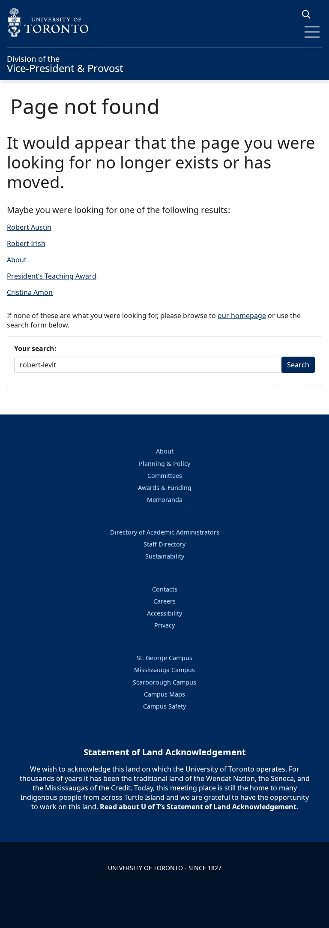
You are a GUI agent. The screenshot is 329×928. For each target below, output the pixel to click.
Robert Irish (26, 243)
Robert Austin (29, 227)
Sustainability (164, 556)
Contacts (164, 589)
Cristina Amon (30, 292)
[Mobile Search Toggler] (309, 14)
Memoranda (164, 500)
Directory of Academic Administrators (164, 532)
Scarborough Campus (164, 682)
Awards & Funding (164, 488)
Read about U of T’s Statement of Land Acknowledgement (198, 806)
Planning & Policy (164, 463)
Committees (164, 476)
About (17, 259)
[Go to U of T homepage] (164, 22)
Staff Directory (164, 544)
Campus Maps (164, 694)
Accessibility (164, 613)
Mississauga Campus (164, 670)
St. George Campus (164, 658)
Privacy (164, 625)
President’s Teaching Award (51, 276)
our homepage (242, 315)
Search (298, 364)
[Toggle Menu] (312, 32)
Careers (164, 601)
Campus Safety (164, 706)
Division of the (65, 63)
